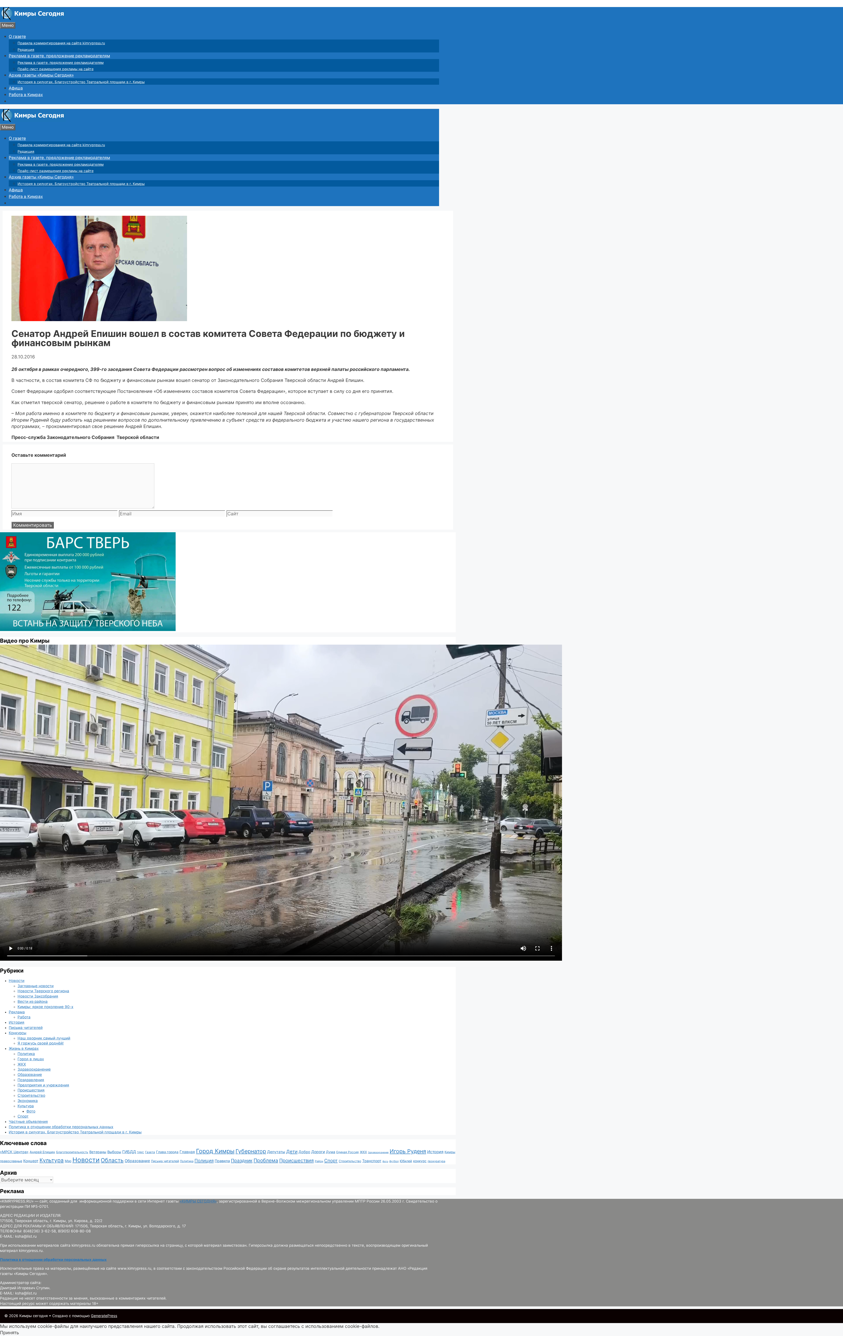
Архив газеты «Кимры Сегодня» (41, 75)
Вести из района (33, 1001)
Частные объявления (28, 1121)
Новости (16, 980)
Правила (222, 1161)
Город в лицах (31, 1059)
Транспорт (371, 1161)
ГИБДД (129, 1151)
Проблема (266, 1160)
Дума (330, 1152)
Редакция (26, 49)
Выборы (114, 1152)
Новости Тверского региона (43, 991)
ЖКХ (22, 1064)
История (16, 1022)
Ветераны (97, 1152)
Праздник (241, 1160)
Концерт (30, 1161)
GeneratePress (104, 1316)
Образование (30, 1074)
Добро (304, 1152)
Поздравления (31, 1080)
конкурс (420, 1161)
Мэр (68, 1161)
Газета (150, 1152)
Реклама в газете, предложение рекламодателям (59, 55)
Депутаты (276, 1151)
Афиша (16, 88)
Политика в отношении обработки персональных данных (61, 1127)
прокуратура (436, 1161)
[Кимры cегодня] (33, 18)
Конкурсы (17, 1033)
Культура (26, 1106)
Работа (24, 1017)
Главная (187, 1151)
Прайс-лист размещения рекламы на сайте (56, 69)
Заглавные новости (36, 986)
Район (319, 1161)
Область (112, 1160)
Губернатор (251, 1151)
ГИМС (140, 1152)
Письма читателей (26, 1027)
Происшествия (31, 1090)
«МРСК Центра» (14, 1152)
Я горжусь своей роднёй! (41, 1043)
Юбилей (406, 1161)
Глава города (167, 1152)
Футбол (394, 1161)
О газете (17, 36)
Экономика (28, 1101)
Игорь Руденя (408, 1151)
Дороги (318, 1151)
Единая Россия (347, 1152)
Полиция (204, 1160)
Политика (26, 1054)
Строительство (31, 1095)
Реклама (17, 1012)
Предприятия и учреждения (43, 1085)
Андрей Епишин (42, 1152)
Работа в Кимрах (26, 94)
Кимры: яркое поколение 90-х (45, 1007)
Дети (291, 1151)
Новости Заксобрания (38, 996)
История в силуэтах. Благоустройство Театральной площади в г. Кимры (81, 82)
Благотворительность (72, 1152)
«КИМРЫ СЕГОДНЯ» (198, 1201)
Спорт (23, 1116)
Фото (30, 1111)
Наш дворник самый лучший (44, 1038)
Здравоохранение (34, 1069)
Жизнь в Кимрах (24, 1048)
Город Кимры (215, 1150)
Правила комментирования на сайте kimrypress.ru (61, 43)
